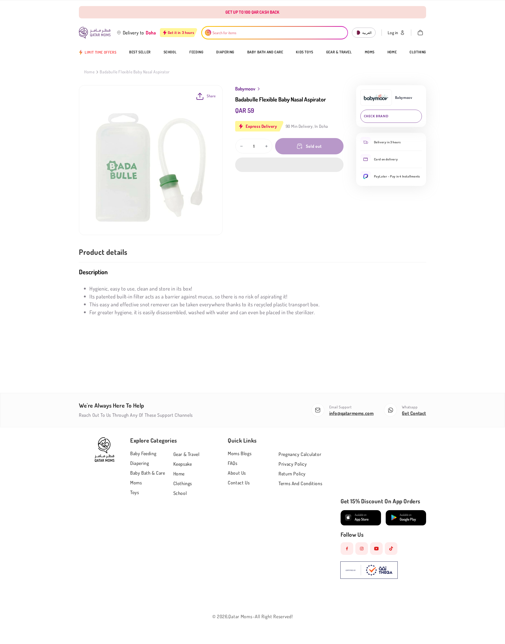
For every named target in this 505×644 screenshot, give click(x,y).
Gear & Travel (339, 52)
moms (136, 482)
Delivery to (133, 33)
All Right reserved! (274, 616)
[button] (289, 165)
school (180, 493)
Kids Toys (304, 52)
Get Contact (414, 413)
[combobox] (274, 33)
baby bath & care (147, 473)
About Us (237, 473)
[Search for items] (208, 32)
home (179, 473)
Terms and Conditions (300, 483)
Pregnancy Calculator (300, 454)
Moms (370, 52)
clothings (182, 483)
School (170, 52)
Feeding (196, 52)
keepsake (182, 464)
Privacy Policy (293, 464)
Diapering (225, 52)
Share (211, 96)
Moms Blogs (239, 453)
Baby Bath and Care (265, 52)
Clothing (418, 52)
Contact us (239, 482)
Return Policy (292, 473)
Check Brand (376, 116)
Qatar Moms (240, 616)
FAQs (232, 463)
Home (392, 52)
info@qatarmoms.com (351, 413)
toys (134, 492)
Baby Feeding (143, 453)
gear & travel (186, 454)
